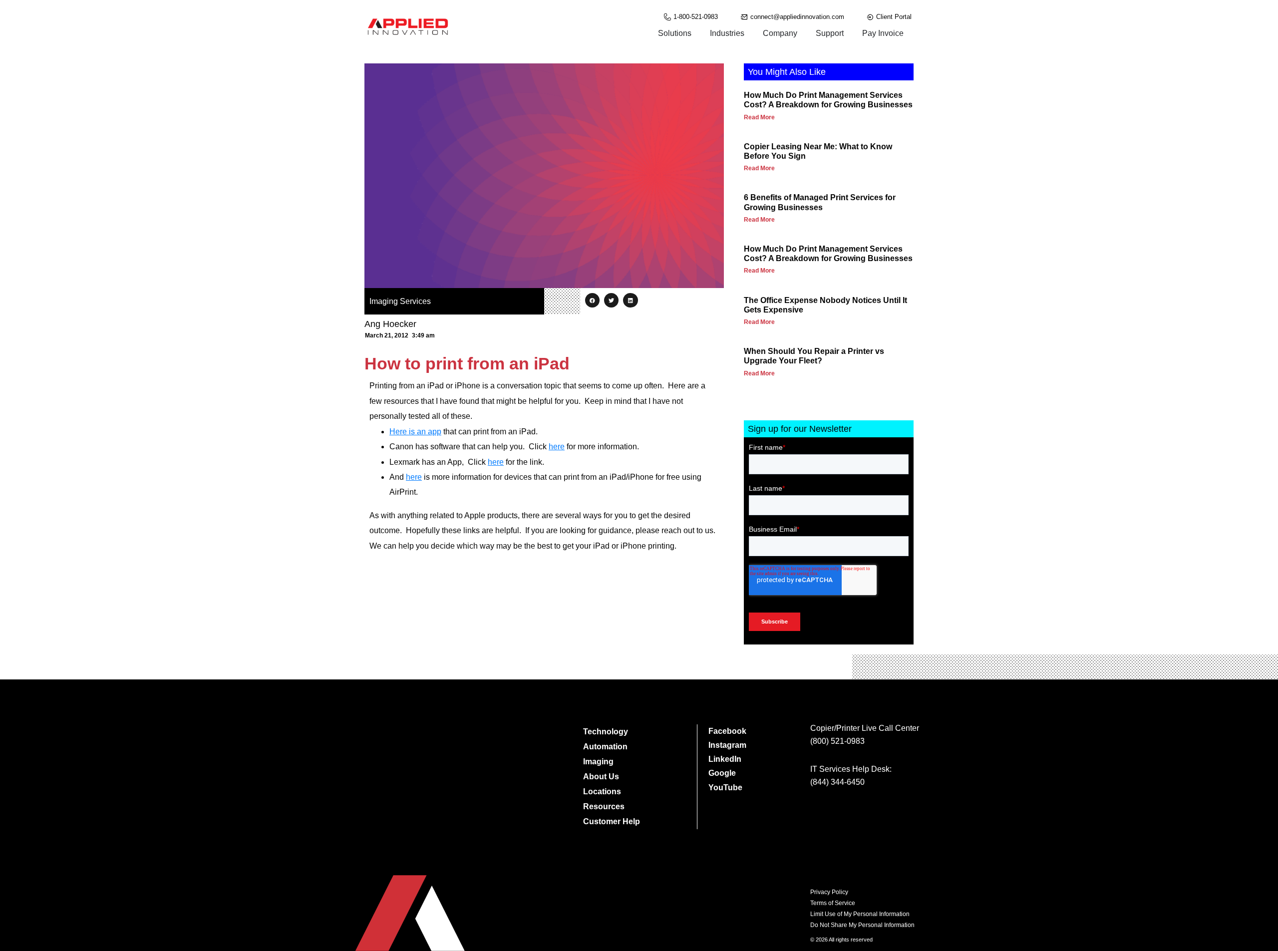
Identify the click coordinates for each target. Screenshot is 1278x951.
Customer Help (611, 821)
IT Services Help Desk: (851, 769)
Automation (605, 746)
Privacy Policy (829, 892)
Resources (604, 806)
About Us (601, 776)
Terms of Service (832, 903)
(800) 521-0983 (837, 741)
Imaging (598, 761)
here (557, 446)
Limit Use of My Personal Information (860, 914)
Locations (602, 791)
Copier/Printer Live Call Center (864, 728)
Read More (759, 117)
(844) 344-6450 (837, 782)
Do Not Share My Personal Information (862, 925)
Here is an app (415, 431)
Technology (605, 731)
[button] (592, 300)
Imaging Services (400, 301)
